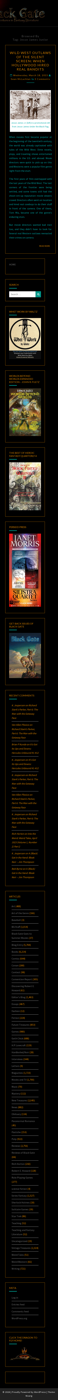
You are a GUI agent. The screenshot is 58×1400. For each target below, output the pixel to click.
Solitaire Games (20, 1209)
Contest (16, 972)
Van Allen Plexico (20, 794)
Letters (15, 1066)
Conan (15, 965)
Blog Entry (17, 944)
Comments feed (20, 1311)
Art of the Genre (20, 913)
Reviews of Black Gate (23, 1152)
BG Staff (16, 926)
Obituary (16, 1114)
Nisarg (29, 1395)
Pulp (14, 1139)
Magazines (17, 1072)
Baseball (16, 920)
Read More (45, 245)
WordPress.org (19, 1318)
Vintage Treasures (21, 1247)
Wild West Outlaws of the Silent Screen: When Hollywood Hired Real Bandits (30, 61)
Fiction (15, 1017)
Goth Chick (17, 1038)
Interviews (17, 1059)
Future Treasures (20, 1024)
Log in (15, 1297)
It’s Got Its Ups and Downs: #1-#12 (25, 748)
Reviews (16, 1145)
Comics (15, 958)
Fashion (16, 1011)
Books (15, 951)
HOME (12, 264)
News (14, 1107)
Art (13, 906)
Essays (15, 1004)
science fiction (19, 1188)
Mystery (16, 1093)
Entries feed (18, 1304)
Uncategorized (19, 1241)
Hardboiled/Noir (20, 1052)
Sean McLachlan (21, 79)
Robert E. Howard (21, 1170)
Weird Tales (18, 1254)
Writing (16, 1268)
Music (14, 1086)
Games (15, 1031)
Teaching (16, 1223)
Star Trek (16, 1216)
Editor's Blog (19, 997)
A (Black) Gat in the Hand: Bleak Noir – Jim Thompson (25, 857)
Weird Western (19, 1261)
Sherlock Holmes (21, 1202)
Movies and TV (19, 1079)
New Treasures (19, 1100)
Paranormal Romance (23, 1121)
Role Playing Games (22, 1177)
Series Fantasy (19, 1195)
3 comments (42, 79)
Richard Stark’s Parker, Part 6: (24, 733)
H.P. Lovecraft (19, 1045)
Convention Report (22, 979)
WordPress (40, 1392)
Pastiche (16, 1132)
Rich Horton (18, 1163)
